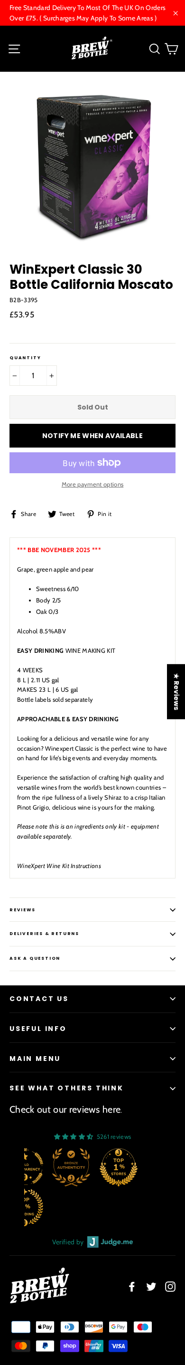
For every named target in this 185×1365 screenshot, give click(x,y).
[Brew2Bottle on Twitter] (151, 1286)
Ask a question (34, 958)
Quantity (25, 358)
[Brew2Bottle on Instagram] (170, 1286)
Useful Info (38, 1028)
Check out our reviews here (64, 1109)
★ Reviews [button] (176, 691)
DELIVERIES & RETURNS (44, 933)
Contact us (39, 998)
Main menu (35, 1058)
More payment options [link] (93, 484)
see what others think (66, 1088)
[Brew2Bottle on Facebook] (132, 1286)
